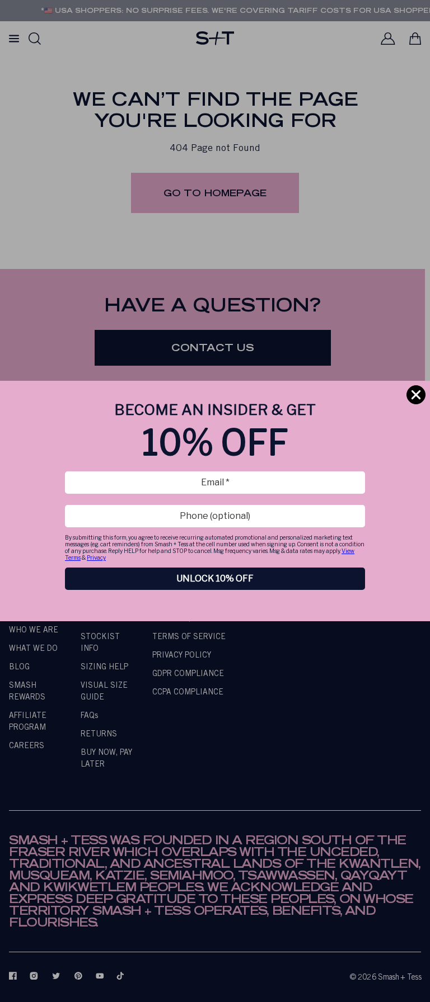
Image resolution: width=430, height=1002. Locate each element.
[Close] (416, 394)
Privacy (96, 557)
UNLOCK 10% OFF (215, 578)
